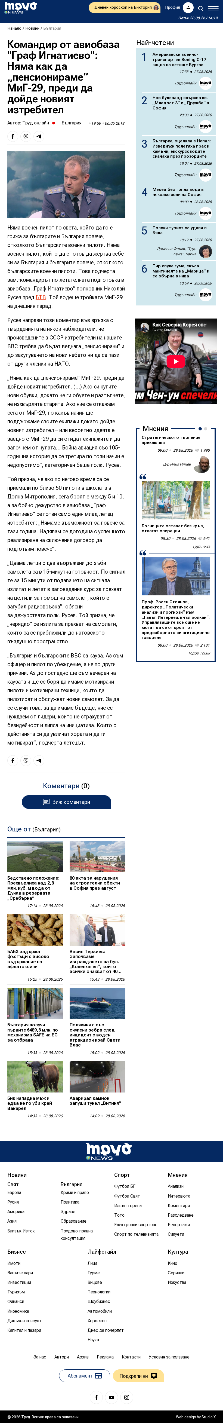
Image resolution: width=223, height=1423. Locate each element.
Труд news (201, 546)
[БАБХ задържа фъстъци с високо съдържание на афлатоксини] (35, 929)
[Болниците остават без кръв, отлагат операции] (176, 500)
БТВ (41, 297)
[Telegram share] (38, 136)
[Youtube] (111, 1397)
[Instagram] (126, 1397)
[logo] (20, 8)
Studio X (209, 1417)
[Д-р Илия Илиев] (201, 464)
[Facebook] (96, 1397)
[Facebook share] (12, 136)
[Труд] (109, 1151)
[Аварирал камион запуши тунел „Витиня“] (97, 1077)
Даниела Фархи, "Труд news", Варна (176, 251)
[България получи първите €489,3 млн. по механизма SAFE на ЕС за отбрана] (35, 1003)
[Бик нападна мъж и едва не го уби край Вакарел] (35, 1077)
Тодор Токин (199, 653)
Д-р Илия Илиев (177, 464)
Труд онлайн (35, 123)
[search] (200, 8)
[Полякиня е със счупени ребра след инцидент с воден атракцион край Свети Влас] (97, 1003)
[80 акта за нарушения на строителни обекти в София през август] (97, 856)
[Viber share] (25, 136)
